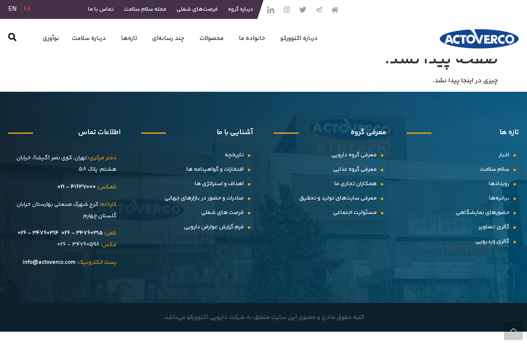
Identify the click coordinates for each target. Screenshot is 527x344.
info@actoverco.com (49, 262)
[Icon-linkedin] (270, 9)
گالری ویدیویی (492, 241)
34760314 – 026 (38, 233)
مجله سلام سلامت (145, 9)
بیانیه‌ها (499, 198)
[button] (12, 39)
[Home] (335, 9)
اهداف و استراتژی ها (219, 183)
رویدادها (499, 183)
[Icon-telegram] (319, 9)
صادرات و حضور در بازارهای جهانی (204, 198)
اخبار (504, 155)
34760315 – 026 (82, 233)
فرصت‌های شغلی (197, 9)
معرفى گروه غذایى (355, 169)
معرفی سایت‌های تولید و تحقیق (338, 198)
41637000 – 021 (76, 187)
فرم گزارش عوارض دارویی (214, 227)
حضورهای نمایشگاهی (482, 212)
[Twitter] (303, 9)
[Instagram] (287, 9)
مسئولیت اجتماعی (355, 212)
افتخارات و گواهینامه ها (215, 169)
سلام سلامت (494, 169)
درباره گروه (240, 9)
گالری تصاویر (493, 227)
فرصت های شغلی (222, 212)
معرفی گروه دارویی (354, 155)
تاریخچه (234, 155)
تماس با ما (101, 9)
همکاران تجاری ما (355, 183)
